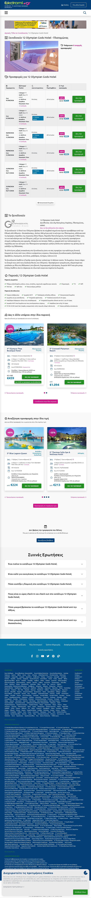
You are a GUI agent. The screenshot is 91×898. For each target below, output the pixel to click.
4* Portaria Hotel (62, 759)
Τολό (53, 712)
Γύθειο (42, 680)
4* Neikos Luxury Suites (34, 763)
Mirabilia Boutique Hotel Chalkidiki (14, 774)
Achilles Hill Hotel (50, 761)
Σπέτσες (7, 712)
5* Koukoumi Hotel (10, 801)
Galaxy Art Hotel (44, 775)
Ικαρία (44, 684)
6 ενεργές (77, 45)
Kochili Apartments (44, 768)
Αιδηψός (34, 675)
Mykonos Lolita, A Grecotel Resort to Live (16, 833)
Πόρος (59, 706)
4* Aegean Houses (63, 818)
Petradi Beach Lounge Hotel (35, 818)
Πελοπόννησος (22, 706)
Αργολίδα (63, 677)
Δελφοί (48, 680)
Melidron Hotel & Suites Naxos (47, 788)
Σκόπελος (46, 710)
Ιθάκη (39, 684)
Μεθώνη (31, 697)
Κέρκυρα (33, 690)
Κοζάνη (47, 690)
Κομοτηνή (64, 690)
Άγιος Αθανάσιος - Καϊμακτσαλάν (23, 673)
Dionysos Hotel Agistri (70, 811)
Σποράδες (13, 712)
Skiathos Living (78, 774)
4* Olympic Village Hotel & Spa (23, 740)
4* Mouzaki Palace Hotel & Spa (69, 740)
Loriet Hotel (39, 777)
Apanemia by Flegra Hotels (52, 753)
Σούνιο (58, 710)
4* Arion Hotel (44, 737)
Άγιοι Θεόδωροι (9, 673)
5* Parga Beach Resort (48, 783)
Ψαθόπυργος (55, 716)
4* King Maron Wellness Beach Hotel (70, 777)
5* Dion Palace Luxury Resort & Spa (29, 737)
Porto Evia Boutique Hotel (12, 751)
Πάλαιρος (52, 703)
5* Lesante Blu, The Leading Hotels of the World (18, 822)
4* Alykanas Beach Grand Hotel (39, 742)
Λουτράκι (61, 695)
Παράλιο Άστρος (33, 704)
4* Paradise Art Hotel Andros (65, 746)
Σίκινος (18, 710)
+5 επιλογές (22, 106)
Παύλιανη (7, 706)
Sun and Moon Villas (42, 785)
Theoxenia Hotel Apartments (66, 742)
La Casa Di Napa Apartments (63, 783)
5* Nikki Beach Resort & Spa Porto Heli (24, 755)
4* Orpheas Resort (28, 827)
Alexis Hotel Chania (10, 809)
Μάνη (6, 697)
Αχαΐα (55, 678)
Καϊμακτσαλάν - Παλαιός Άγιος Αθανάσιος (16, 686)
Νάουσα (12, 701)
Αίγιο (29, 675)
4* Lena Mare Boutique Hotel (25, 809)
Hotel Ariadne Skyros (33, 825)
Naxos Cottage (58, 825)
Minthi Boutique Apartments (41, 772)
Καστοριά (7, 690)
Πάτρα (65, 704)
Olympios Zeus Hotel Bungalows (13, 790)
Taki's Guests (68, 842)
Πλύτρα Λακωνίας (50, 706)
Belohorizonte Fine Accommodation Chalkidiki (17, 838)
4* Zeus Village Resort (69, 838)
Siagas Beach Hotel (24, 742)
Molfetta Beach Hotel (71, 812)
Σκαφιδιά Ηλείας (31, 710)
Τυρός (29, 714)
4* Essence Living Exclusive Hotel (58, 785)
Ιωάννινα (52, 684)
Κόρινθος (13, 692)
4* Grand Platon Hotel (70, 735)
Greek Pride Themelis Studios (36, 787)
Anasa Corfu (53, 803)
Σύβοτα (20, 712)
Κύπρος (24, 693)
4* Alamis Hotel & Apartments (65, 787)
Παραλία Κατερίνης (10, 704)
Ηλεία (6, 684)
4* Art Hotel (69, 816)
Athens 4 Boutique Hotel (74, 790)
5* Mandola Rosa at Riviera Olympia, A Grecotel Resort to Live (21, 727)
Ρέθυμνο (24, 708)
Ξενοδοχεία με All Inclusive (79, 689)
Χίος (37, 716)
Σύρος (29, 712)
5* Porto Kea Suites (28, 796)
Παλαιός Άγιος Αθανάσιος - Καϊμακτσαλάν (38, 703)
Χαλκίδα (68, 714)
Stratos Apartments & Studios (43, 796)
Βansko (60, 678)
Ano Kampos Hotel (29, 792)
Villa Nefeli (63, 800)
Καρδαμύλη (26, 688)
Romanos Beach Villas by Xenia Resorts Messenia (18, 842)
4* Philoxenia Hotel (57, 748)
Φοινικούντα (60, 714)
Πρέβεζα (7, 708)
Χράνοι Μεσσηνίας (45, 716)
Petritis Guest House (10, 787)
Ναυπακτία (18, 701)
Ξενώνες (77, 692)
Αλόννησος (63, 675)
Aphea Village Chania (37, 838)
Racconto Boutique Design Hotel (30, 775)
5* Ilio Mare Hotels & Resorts (12, 735)
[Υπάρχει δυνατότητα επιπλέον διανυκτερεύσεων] (31, 356)
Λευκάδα (12, 695)
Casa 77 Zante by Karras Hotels (56, 794)
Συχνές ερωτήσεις (45, 650)
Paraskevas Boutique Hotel (64, 801)
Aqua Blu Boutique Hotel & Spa (66, 809)
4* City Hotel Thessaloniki (27, 766)
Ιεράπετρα (33, 684)
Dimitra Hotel (58, 835)
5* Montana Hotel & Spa (11, 731)
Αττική (50, 678)
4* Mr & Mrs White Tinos (74, 744)
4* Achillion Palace (10, 798)
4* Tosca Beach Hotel (64, 733)
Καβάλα (59, 684)
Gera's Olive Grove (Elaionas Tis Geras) (62, 774)
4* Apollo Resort (68, 822)
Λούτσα (68, 695)
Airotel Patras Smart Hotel (12, 766)
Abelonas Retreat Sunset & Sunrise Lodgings (56, 837)
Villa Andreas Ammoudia (28, 785)
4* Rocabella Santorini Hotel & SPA (23, 807)
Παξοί (58, 703)
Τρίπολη (24, 714)
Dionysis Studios (58, 766)
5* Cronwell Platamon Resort (40, 731)
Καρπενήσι (48, 688)
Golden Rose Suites (32, 768)
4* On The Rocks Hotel (46, 825)
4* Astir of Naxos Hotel (19, 818)
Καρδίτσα (33, 688)
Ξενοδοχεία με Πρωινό (79, 681)
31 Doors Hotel (39, 792)
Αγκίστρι (66, 673)
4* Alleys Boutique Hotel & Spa (67, 846)
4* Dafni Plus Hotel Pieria (57, 829)
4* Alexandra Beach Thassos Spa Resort (60, 772)
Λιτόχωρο (35, 695)
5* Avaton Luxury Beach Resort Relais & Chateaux (18, 840)
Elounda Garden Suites (41, 807)
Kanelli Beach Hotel (53, 740)
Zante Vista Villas (30, 835)
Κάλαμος (45, 686)
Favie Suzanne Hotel (78, 751)
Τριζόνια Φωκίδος (61, 712)
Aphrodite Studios (10, 781)
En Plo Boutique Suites (47, 812)
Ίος (48, 684)
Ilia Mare (73, 788)
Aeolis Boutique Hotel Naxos (12, 757)
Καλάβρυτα (31, 686)
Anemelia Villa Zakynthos (57, 831)
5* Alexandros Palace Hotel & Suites (58, 807)
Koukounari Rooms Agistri (51, 777)
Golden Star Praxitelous (64, 751)
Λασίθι (58, 693)
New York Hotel (72, 796)
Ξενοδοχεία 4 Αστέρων (78, 678)
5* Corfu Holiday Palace (40, 740)
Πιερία (34, 706)
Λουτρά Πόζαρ (44, 695)
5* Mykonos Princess (31, 801)
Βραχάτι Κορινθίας (9, 680)
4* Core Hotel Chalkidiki (57, 775)
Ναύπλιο (25, 701)
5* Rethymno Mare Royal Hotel (13, 827)
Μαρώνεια (24, 697)
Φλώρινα (52, 714)
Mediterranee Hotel (41, 781)
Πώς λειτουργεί (35, 644)
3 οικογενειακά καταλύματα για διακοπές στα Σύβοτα (65, 868)
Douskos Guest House (33, 812)
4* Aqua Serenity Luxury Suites (45, 835)
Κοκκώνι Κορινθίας (55, 690)
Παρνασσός (48, 704)
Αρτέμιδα (25, 678)
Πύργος (18, 708)
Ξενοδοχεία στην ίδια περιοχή (46, 401)
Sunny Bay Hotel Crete (11, 779)
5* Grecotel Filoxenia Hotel (47, 727)
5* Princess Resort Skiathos (12, 775)
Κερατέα (27, 690)
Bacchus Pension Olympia (41, 779)
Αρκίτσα (19, 678)
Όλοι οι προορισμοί (10, 719)
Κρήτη (44, 692)
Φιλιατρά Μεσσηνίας (43, 714)
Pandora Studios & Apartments (53, 838)
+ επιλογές (57, 362)
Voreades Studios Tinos (26, 844)
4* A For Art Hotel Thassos (28, 770)
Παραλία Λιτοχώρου (21, 704)
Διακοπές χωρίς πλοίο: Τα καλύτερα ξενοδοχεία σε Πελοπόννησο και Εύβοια (25, 861)
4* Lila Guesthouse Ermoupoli (64, 844)
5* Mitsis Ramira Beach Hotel (75, 800)
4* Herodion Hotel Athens (12, 848)
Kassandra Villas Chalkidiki (28, 846)
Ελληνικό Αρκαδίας (10, 682)
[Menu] (6, 12)
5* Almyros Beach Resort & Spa (74, 803)
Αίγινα (24, 675)
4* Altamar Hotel (68, 748)
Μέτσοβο (59, 697)
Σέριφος (65, 708)
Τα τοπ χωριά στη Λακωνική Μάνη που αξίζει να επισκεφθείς (21, 866)
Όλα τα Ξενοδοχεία (19, 33)
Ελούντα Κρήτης (20, 682)
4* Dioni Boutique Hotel (43, 757)
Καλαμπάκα (52, 686)
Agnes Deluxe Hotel (29, 790)
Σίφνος (23, 710)
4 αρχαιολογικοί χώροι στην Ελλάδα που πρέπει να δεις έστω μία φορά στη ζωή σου (27, 868)
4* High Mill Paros (52, 751)
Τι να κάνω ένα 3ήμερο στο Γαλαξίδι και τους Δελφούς (62, 864)
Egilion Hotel (23, 761)
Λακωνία (52, 693)
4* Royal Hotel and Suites (25, 783)
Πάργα (41, 704)
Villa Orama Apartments (59, 790)
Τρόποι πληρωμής (53, 644)
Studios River (53, 779)
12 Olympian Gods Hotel (11, 746)
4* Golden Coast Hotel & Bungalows (34, 733)
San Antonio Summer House (12, 785)
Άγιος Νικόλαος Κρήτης (56, 673)
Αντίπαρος (49, 677)
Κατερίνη (13, 690)
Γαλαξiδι (23, 680)
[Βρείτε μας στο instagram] (37, 656)
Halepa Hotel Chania (37, 820)
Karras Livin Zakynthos (72, 829)
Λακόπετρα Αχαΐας (43, 693)
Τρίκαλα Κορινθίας (15, 714)
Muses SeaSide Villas (39, 751)
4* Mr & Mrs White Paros (11, 788)
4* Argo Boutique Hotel (24, 800)
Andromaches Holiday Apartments (36, 814)
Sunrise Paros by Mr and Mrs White (73, 825)
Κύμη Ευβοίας (8, 693)
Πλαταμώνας (41, 706)
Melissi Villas (8, 818)
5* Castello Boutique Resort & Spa (14, 803)
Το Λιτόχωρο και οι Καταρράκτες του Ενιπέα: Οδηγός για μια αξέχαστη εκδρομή (26, 864)
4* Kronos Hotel (35, 738)
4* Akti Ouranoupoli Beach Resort (25, 781)
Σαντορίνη (59, 708)
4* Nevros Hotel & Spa (63, 788)
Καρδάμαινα (18, 688)
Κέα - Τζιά (20, 690)
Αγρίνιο (13, 675)
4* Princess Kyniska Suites (25, 779)
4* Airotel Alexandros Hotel (65, 779)
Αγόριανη (7, 675)
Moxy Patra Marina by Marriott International (32, 753)
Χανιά (13, 716)
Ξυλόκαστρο (64, 701)
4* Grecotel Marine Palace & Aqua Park (15, 729)
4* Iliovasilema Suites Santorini (13, 764)
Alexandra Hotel (53, 781)
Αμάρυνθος (15, 677)
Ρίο (29, 708)
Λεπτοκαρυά (64, 693)
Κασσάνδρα (67, 688)
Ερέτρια (29, 682)
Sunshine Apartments (70, 766)
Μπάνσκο (31, 699)
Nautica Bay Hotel (54, 731)
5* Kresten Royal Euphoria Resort (71, 805)
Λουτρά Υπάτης (54, 695)
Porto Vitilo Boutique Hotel (51, 750)
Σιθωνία (12, 710)
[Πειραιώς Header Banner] (45, 24)
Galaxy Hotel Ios (21, 787)
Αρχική (7, 33)
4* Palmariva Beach (26, 744)
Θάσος (18, 684)
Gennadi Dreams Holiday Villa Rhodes (44, 844)
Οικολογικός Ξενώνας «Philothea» (14, 772)
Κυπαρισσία (17, 693)
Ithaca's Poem (29, 774)
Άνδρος (43, 677)
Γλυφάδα (30, 680)
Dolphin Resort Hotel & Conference (14, 835)
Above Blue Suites (9, 759)
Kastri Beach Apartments (11, 844)
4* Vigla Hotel (27, 820)
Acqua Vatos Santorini (11, 768)
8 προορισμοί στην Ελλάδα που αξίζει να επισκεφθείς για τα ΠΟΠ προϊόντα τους (26, 863)
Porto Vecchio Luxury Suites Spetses (42, 840)
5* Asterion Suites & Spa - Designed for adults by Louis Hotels (21, 811)
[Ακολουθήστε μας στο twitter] (48, 656)
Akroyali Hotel (40, 755)
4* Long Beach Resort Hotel (68, 731)
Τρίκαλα (7, 714)
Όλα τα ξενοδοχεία (10, 851)
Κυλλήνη (64, 692)
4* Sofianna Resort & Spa (47, 833)
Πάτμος (59, 704)
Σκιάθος (40, 710)
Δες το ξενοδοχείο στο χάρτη (52, 228)
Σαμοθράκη (46, 708)
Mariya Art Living (52, 809)
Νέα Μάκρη (32, 701)
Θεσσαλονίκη (25, 684)
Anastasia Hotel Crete (70, 835)
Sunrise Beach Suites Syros (26, 824)
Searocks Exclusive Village (44, 770)
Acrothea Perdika (77, 772)
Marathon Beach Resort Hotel (42, 774)
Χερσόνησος (19, 716)
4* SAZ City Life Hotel (78, 750)
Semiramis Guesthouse (77, 764)
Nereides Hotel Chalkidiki (56, 842)
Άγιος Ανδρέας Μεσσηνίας (41, 673)
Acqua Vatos (37, 783)
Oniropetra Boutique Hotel (73, 755)
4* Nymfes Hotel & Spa (11, 750)
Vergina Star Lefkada (74, 785)
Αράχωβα (56, 677)
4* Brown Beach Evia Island (12, 744)
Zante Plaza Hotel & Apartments (50, 738)
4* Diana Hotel (23, 763)
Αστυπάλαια (43, 678)
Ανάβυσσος (36, 677)
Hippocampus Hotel (21, 805)
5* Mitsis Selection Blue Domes (59, 798)
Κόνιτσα (7, 692)
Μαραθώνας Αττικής (14, 697)
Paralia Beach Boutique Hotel (44, 766)
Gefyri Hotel (69, 794)
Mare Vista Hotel (61, 744)
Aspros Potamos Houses (30, 831)
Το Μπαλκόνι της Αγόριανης (12, 770)
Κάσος (60, 688)
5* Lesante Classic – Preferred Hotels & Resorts (58, 827)
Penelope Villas (9, 814)
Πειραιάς (13, 706)
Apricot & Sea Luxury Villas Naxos (14, 831)
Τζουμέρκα (43, 712)
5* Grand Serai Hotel (24, 731)
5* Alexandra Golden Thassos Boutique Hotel (72, 757)
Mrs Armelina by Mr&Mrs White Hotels (15, 825)
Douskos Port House (51, 759)
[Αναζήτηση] (84, 13)
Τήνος (49, 712)
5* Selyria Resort (9, 740)
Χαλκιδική (7, 716)
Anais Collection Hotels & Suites (13, 792)
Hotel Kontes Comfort (45, 811)
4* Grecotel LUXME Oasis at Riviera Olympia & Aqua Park (20, 748)
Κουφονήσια (37, 692)
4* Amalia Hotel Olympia (11, 753)
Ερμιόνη (35, 682)
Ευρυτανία (47, 682)
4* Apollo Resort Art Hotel (60, 770)
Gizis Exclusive (74, 798)
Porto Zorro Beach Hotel (39, 744)
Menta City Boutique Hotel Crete (14, 829)
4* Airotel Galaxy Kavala (28, 757)
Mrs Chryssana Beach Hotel (69, 753)
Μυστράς (56, 699)
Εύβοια (41, 682)
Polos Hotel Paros (35, 798)
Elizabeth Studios (23, 750)
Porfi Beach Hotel (39, 827)
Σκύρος (52, 710)
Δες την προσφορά (78, 99)
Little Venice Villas (34, 833)
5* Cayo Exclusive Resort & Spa (13, 796)
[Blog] (58, 656)
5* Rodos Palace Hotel (26, 751)
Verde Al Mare (26, 794)
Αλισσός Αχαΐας (54, 675)
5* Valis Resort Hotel (55, 729)
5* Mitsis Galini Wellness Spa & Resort (37, 729)
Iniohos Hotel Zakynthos (51, 820)
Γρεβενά (36, 680)
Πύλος (12, 708)
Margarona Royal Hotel (36, 750)
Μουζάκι (15, 699)
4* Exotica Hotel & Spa (78, 733)
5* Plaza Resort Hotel (10, 800)
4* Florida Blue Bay (55, 737)
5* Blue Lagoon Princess (68, 737)
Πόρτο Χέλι (65, 706)
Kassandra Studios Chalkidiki (12, 846)
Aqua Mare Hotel (57, 811)
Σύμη (24, 712)
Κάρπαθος (40, 688)
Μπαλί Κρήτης (23, 699)
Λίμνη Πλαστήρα (27, 695)
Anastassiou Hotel (76, 781)
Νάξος (6, 701)
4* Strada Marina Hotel (20, 812)
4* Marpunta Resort (65, 750)
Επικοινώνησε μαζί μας (16, 644)
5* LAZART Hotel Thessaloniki (13, 794)
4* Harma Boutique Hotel (31, 803)
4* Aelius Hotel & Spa (64, 764)
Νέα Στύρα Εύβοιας (42, 701)
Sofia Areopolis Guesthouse (39, 842)
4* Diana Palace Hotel (75, 759)
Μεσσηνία (45, 697)
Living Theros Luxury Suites (77, 807)
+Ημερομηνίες (26, 367)
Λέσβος (7, 695)
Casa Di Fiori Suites (75, 818)
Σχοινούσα (36, 712)
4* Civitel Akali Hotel (40, 809)
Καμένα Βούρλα (9, 688)
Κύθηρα (58, 692)
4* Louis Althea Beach (61, 833)
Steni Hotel (75, 783)
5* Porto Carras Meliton (11, 742)
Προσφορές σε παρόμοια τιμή (45, 506)
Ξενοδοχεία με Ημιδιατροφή (79, 685)
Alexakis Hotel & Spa (50, 792)
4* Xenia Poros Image (23, 738)
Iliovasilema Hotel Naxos (41, 824)
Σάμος (52, 708)
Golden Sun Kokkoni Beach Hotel (47, 746)
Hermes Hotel (46, 798)
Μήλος (65, 697)
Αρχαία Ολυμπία (34, 678)
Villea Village (8, 812)
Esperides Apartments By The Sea (28, 788)
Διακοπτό (53, 680)
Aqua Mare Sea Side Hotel (27, 777)
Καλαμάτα (38, 686)
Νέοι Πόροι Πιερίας (54, 701)
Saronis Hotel (21, 768)
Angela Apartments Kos (11, 824)
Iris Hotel (71, 763)
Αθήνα (19, 675)
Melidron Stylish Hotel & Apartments (47, 846)
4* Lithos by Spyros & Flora (38, 816)
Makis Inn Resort (44, 803)
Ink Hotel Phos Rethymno (35, 837)
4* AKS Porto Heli (57, 735)
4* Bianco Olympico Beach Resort (14, 733)
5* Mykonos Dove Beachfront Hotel (67, 814)
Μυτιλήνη (63, 699)
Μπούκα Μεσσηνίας (40, 699)
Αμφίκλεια (29, 677)
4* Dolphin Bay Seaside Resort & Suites (70, 738)
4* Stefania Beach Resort (43, 748)
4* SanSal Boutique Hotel (59, 796)
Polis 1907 (27, 829)
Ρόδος (33, 708)
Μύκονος (50, 699)
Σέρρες (6, 710)
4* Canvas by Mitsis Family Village (51, 805)
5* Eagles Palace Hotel (50, 818)
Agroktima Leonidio (28, 764)
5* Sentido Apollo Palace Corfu (46, 801)
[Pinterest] (53, 656)
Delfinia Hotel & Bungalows (39, 822)
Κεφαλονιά (40, 690)
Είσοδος (66, 5)
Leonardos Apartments (11, 763)
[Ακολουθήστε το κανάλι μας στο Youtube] (42, 656)
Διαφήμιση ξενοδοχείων (74, 644)
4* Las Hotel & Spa (64, 781)
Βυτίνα (18, 680)
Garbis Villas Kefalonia (61, 763)
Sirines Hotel (54, 757)
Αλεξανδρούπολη (43, 675)
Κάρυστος (54, 688)
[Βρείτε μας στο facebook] (32, 656)
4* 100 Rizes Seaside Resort (64, 761)
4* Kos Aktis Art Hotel (35, 805)
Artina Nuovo (20, 801)
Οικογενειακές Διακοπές (78, 698)
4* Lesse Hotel (52, 744)
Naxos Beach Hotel (10, 805)
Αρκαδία (13, 678)
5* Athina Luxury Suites (23, 798)
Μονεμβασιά (8, 699)
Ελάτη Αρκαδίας (62, 680)
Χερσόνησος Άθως (29, 716)
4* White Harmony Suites (23, 816)
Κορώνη (19, 692)
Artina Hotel (69, 775)
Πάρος (54, 704)
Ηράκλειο (11, 684)
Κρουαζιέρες (51, 692)
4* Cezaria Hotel (20, 759)
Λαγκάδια (33, 693)
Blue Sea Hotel (9, 755)
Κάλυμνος (59, 686)
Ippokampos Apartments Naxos (13, 820)
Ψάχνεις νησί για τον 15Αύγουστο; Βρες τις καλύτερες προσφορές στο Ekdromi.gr (60, 866)
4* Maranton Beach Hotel (11, 737)
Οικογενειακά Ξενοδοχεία (78, 694)
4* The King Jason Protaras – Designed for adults (67, 840)
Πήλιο (29, 706)
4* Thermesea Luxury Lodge (50, 800)
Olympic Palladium (79, 816)
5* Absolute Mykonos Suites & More (69, 768)
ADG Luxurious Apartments (36, 761)
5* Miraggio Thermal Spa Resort (35, 759)
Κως (28, 693)
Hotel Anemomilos (25, 848)
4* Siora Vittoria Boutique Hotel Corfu (46, 764)
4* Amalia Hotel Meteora (11, 761)
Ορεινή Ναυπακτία (20, 703)
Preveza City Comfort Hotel (43, 790)
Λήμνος (19, 695)
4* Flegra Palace (36, 800)
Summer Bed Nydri (44, 831)
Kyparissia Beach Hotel (11, 783)
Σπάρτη (63, 710)
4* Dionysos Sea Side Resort (57, 824)
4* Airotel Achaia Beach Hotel (30, 735)
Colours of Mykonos (20, 814)
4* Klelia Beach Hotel (10, 738)
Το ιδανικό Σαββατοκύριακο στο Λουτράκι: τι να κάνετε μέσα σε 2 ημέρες (24, 859)
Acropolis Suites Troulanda (39, 794)
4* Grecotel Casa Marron (62, 727)
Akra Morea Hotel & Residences (28, 746)
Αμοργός (21, 677)
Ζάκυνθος (63, 682)
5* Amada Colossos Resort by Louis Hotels (16, 837)
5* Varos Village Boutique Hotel (55, 816)
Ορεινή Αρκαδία (9, 703)
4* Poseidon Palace (67, 729)
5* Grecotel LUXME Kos (77, 727)
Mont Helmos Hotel (48, 763)
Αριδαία (7, 678)
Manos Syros (28, 772)
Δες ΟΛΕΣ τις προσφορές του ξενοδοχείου (27, 382)
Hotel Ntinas (54, 768)
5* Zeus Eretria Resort (51, 733)
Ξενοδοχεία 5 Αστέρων (78, 674)
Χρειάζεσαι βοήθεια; (45, 540)
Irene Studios (53, 742)
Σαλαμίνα (38, 708)
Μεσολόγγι (38, 697)
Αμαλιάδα (7, 677)
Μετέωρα (52, 697)
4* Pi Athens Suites (51, 787)
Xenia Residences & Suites (56, 822)
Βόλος (65, 678)
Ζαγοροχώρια (55, 682)
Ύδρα (34, 714)
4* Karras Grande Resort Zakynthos (55, 755)
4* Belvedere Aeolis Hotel (12, 777)
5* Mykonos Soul (52, 814)
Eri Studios (61, 803)
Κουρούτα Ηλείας (27, 692)
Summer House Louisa (64, 792)
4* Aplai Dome (9, 807)
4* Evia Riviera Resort (45, 735)
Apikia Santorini (59, 812)
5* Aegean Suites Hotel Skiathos (40, 829)
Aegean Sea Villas (9, 816)
